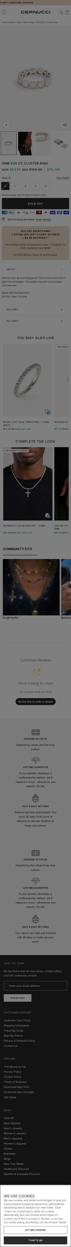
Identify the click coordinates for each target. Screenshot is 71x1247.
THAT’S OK (35, 1240)
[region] (35, 1216)
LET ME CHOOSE (35, 1229)
